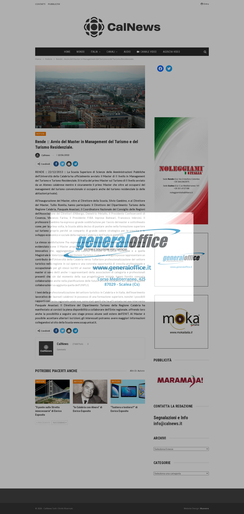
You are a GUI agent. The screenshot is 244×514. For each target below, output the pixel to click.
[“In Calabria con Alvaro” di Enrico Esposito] (90, 392)
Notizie (40, 133)
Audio (127, 51)
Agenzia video (171, 51)
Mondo (81, 51)
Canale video (149, 51)
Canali (111, 51)
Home (67, 51)
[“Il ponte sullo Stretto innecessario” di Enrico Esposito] (52, 392)
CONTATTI (40, 4)
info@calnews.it (168, 423)
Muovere (204, 508)
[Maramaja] (180, 381)
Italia (94, 51)
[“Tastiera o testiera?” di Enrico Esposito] (128, 392)
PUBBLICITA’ (54, 4)
